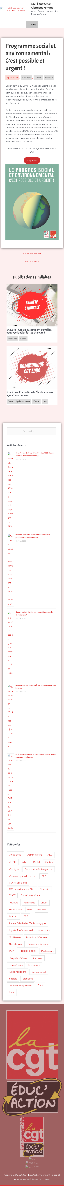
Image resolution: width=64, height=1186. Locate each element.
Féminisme (29, 902)
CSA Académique (18, 882)
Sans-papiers (34, 965)
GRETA (44, 902)
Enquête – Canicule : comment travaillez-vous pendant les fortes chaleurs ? (29, 331)
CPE (44, 876)
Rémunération (16, 965)
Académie (15, 854)
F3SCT (12, 895)
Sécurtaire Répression (20, 985)
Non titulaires (15, 943)
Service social (39, 971)
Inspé (29, 909)
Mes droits (44, 930)
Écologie (26, 77)
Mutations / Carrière (36, 937)
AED (50, 854)
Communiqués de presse (22, 876)
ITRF (25, 916)
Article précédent (32, 253)
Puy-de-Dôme (18, 958)
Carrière (49, 862)
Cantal (36, 862)
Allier (24, 862)
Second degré (17, 971)
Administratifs (34, 854)
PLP (11, 950)
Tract (40, 985)
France (14, 902)
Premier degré (28, 950)
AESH (12, 862)
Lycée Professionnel (21, 930)
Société (13, 978)
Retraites (37, 958)
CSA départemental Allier (22, 889)
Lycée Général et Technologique (27, 923)
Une (11, 992)
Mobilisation (15, 937)
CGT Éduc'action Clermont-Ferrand (42, 6)
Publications (47, 951)
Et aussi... (45, 889)
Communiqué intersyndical (39, 869)
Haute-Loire (15, 909)
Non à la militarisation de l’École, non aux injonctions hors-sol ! (30, 394)
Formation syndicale (30, 895)
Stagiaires (28, 978)
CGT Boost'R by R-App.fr (38, 1178)
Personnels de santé (38, 943)
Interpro (13, 916)
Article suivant (32, 261)
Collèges (14, 869)
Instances (41, 909)
